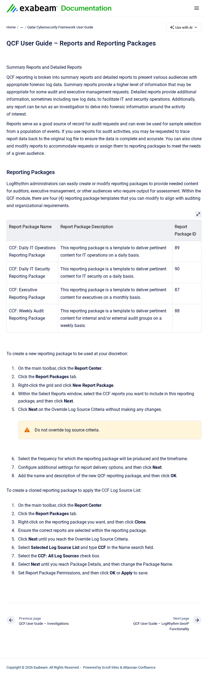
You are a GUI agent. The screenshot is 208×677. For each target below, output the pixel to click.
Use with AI (184, 27)
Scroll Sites (110, 667)
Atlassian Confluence (139, 667)
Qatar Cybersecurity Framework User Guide (60, 27)
